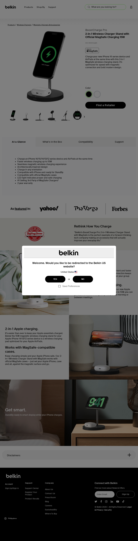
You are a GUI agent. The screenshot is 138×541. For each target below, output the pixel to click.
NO (82, 279)
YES (55, 279)
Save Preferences (71, 286)
